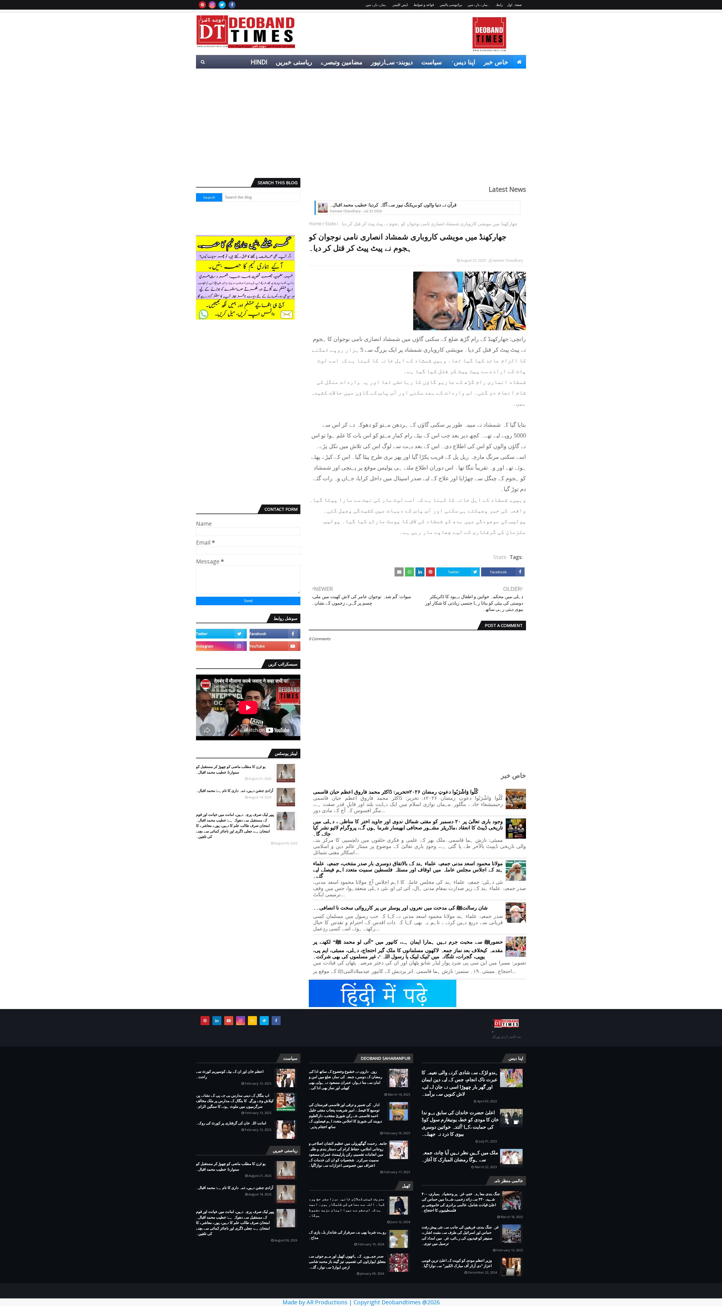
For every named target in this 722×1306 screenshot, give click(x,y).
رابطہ (499, 4)
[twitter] (222, 4)
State (330, 224)
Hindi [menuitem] (259, 62)
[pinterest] (202, 4)
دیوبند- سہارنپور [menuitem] (392, 62)
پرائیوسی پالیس (451, 4)
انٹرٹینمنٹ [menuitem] (435, 75)
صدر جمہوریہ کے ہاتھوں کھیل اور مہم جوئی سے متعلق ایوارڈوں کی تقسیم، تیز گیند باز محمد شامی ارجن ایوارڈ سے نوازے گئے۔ (347, 1262)
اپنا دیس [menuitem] (464, 62)
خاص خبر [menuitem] (496, 62)
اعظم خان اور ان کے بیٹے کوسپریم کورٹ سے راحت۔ (230, 1074)
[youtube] (275, 646)
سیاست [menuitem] (431, 62)
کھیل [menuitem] (463, 75)
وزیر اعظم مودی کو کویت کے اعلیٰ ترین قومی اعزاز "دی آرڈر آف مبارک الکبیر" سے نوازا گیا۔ (457, 1263)
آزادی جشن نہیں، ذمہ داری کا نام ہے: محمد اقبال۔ (234, 790)
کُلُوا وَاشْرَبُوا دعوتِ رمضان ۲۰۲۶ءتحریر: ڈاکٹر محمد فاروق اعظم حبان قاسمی (395, 792)
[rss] (252, 1020)
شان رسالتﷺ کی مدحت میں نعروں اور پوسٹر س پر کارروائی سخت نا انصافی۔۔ (400, 908)
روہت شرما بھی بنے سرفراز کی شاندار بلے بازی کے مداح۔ (347, 1235)
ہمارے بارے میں (478, 4)
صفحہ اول (514, 4)
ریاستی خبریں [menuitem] (294, 62)
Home (315, 224)
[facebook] (231, 4)
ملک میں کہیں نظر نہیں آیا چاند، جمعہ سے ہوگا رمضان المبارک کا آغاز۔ (460, 1156)
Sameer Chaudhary (507, 260)
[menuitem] (519, 62)
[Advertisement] (361, 130)
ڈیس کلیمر (400, 4)
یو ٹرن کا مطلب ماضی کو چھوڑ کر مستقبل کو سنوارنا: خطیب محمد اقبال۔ (231, 769)
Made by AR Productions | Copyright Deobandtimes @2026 (361, 1302)
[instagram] (212, 4)
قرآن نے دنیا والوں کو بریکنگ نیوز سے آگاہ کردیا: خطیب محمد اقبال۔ (393, 205)
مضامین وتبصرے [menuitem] (341, 62)
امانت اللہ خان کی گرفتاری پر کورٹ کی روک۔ (231, 1123)
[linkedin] (216, 1020)
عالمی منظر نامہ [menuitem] (499, 75)
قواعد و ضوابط (423, 4)
